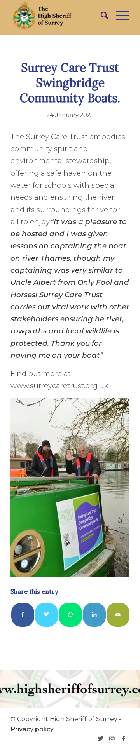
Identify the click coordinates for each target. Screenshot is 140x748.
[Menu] (119, 15)
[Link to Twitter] (100, 738)
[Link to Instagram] (112, 738)
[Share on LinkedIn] (94, 614)
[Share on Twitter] (46, 614)
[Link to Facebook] (124, 738)
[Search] (100, 15)
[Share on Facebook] (22, 614)
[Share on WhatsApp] (70, 614)
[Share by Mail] (118, 614)
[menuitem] (100, 15)
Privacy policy (32, 729)
